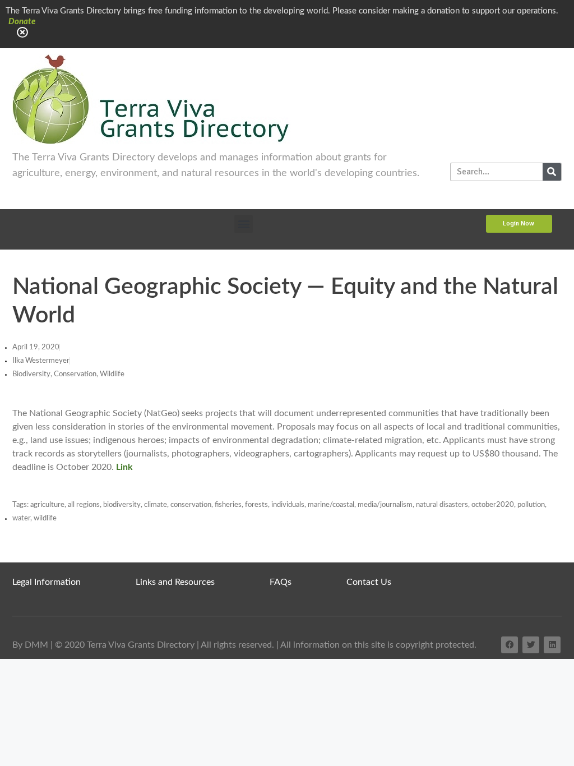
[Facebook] (509, 644)
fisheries (228, 505)
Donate (21, 21)
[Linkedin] (552, 644)
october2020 (492, 505)
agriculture (47, 505)
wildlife (45, 518)
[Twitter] (530, 644)
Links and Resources (175, 582)
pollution (531, 505)
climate (155, 505)
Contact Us (368, 582)
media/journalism (385, 505)
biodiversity (122, 505)
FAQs (280, 582)
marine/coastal (331, 505)
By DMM (30, 644)
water (21, 518)
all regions (84, 505)
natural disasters (442, 505)
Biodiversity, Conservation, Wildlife (68, 374)
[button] (243, 224)
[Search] (552, 172)
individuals (287, 505)
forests (256, 505)
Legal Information (46, 582)
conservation (190, 505)
